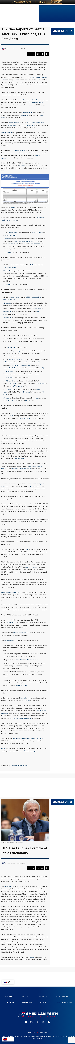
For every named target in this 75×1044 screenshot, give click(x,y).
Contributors (64, 1002)
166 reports (7, 318)
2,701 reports (17, 386)
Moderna (27, 362)
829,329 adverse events (35, 123)
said (27, 549)
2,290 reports (8, 371)
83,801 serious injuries (28, 125)
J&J (39, 362)
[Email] (38, 54)
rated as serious (37, 233)
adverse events (13, 233)
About (42, 1002)
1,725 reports (8, 377)
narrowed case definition (23, 241)
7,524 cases (24, 115)
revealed (10, 622)
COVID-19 (16, 80)
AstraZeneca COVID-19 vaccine (20, 718)
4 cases (36, 398)
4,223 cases (7, 389)
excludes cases (13, 244)
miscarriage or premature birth (15, 356)
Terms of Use (31, 1032)
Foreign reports (6, 133)
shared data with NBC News (21, 469)
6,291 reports (12, 383)
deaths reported (19, 150)
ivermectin (18, 660)
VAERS (12, 207)
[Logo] (37, 1014)
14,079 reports (8, 381)
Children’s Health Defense (10, 592)
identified (32, 486)
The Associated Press (26, 418)
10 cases (6, 398)
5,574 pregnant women (20, 351)
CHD (3, 748)
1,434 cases (26, 392)
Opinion (9, 1002)
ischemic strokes (35, 244)
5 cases (10, 400)
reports (7, 239)
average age (11, 347)
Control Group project (20, 633)
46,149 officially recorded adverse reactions (28, 738)
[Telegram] (47, 54)
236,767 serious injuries (35, 102)
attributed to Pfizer (14, 368)
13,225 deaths (12, 125)
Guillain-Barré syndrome (22, 365)
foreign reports (14, 123)
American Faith (11, 49)
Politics (10, 996)
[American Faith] (3, 49)
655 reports (7, 312)
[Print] (42, 54)
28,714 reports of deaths (29, 100)
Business (27, 1002)
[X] (33, 54)
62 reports (7, 303)
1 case (27, 400)
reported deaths (10, 235)
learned (23, 698)
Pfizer (7, 362)
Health (43, 996)
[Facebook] (29, 54)
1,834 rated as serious (33, 297)
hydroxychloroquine (31, 660)
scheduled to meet (31, 567)
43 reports (7, 284)
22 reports (7, 271)
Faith (25, 996)
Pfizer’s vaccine (37, 308)
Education (62, 996)
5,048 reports (40, 383)
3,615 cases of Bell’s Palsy (17, 359)
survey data (8, 640)
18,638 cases (27, 112)
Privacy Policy (44, 1032)
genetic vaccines (21, 685)
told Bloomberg (18, 458)
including (22, 165)
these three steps (30, 751)
